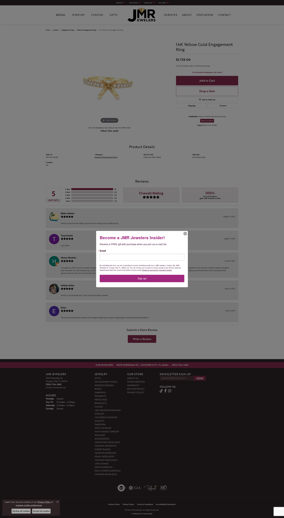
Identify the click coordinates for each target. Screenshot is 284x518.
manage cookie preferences (29, 505)
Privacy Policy (44, 502)
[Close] (185, 233)
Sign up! (142, 278)
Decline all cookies (21, 511)
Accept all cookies (41, 511)
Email (103, 251)
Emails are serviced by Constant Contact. (157, 270)
